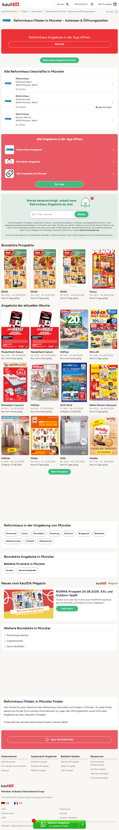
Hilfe (3, 809)
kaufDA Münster (9, 12)
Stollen (9, 570)
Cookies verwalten (68, 817)
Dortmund (11, 533)
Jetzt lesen (67, 608)
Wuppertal (83, 533)
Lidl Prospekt (67, 770)
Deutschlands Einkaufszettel (97, 763)
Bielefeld (99, 533)
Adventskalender (27, 570)
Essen (25, 533)
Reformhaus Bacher (18, 635)
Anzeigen (110, 12)
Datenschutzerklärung (89, 230)
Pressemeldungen (99, 778)
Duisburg (54, 533)
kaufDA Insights (98, 769)
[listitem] (15, 274)
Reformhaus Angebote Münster (59, 60)
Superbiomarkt (15, 640)
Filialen (24, 12)
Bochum (68, 533)
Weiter (82, 214)
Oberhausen (45, 541)
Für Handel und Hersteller (13, 766)
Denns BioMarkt (15, 646)
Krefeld (30, 541)
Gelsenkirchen (13, 541)
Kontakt (63, 813)
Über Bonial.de (8, 761)
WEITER (59, 44)
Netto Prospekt (68, 766)
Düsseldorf (39, 533)
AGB (3, 817)
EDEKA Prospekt (39, 761)
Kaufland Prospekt (40, 766)
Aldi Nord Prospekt (70, 761)
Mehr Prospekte (59, 471)
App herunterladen (99, 773)
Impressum (65, 809)
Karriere (5, 770)
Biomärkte (37, 12)
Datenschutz (7, 813)
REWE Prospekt (38, 770)
